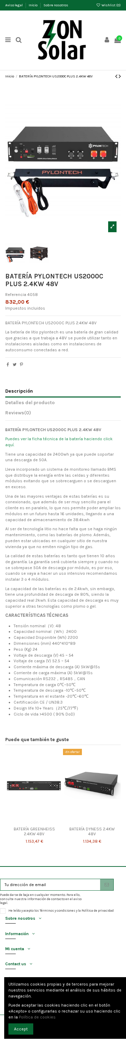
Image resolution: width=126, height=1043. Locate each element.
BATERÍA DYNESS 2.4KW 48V (92, 831)
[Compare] (34, 821)
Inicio (33, 5)
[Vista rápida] (42, 821)
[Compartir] (8, 364)
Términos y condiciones (57, 911)
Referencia (15, 294)
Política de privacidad (98, 911)
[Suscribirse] (106, 884)
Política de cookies (37, 1017)
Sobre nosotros (55, 5)
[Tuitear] (14, 364)
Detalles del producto (30, 402)
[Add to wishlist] (26, 821)
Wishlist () (111, 5)
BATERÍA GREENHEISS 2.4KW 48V (34, 831)
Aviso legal (14, 5)
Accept (21, 1029)
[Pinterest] (21, 364)
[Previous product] (117, 76)
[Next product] (120, 76)
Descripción (19, 391)
